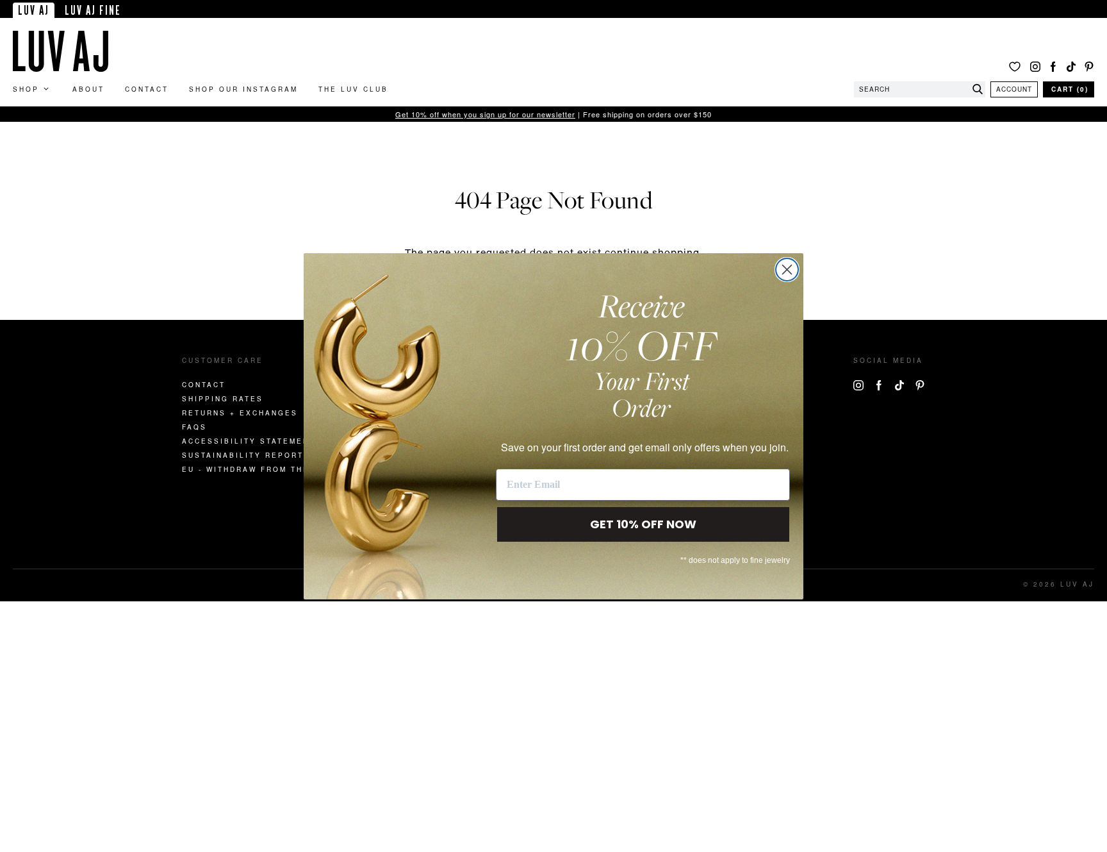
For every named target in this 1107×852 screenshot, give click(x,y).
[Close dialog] (787, 269)
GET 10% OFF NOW (643, 524)
